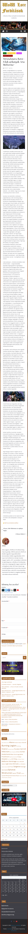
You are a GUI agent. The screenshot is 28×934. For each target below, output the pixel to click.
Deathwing (19, 746)
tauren (14, 773)
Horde (8, 754)
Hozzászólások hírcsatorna (8, 911)
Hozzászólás (5, 601)
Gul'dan (22, 752)
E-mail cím (5, 627)
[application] (14, 799)
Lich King (14, 759)
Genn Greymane (13, 751)
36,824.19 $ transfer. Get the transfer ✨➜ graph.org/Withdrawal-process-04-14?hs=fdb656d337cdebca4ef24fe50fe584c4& (12, 706)
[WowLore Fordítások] (14, 22)
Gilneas (18, 751)
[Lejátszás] (3, 805)
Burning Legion (9, 745)
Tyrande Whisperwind (7, 775)
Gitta (11, 68)
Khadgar (19, 756)
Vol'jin (23, 775)
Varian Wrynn (16, 775)
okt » (6, 840)
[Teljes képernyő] (24, 805)
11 (6, 829)
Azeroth (24, 742)
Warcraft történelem (8, 55)
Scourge (23, 767)
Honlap (4, 634)
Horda (4, 754)
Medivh (18, 761)
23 (24, 832)
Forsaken (17, 749)
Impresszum (5, 848)
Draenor (5, 749)
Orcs (20, 764)
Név (3, 620)
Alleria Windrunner (5, 742)
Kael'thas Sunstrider (13, 756)
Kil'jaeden (4, 759)
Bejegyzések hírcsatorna (7, 908)
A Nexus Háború (20, 534)
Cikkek (5, 53)
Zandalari (9, 777)
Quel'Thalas (10, 766)
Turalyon (22, 773)
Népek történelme (11, 53)
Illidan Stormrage (15, 754)
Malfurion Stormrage (9, 761)
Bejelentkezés (5, 905)
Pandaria (23, 764)
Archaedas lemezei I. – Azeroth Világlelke (11, 684)
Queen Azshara (4, 766)
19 (10, 832)
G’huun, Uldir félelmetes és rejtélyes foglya (13, 529)
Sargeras (16, 766)
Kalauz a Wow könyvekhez (11, 719)
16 (24, 829)
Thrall (19, 773)
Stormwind (5, 770)
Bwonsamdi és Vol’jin (7, 717)
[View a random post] (24, 31)
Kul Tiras (9, 759)
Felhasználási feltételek (7, 851)
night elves (8, 764)
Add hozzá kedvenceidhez (11, 523)
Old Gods (16, 764)
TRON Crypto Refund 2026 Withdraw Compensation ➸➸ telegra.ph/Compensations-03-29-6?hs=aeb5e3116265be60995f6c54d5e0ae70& (14, 714)
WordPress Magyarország (8, 914)
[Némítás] (22, 805)
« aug (2, 840)
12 (10, 829)
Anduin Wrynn (18, 742)
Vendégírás (19, 53)
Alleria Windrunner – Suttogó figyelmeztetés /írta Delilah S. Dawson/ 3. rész (14, 709)
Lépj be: (4, 587)
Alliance (11, 742)
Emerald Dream (11, 749)
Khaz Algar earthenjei (7, 682)
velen (21, 775)
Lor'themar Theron (20, 759)
